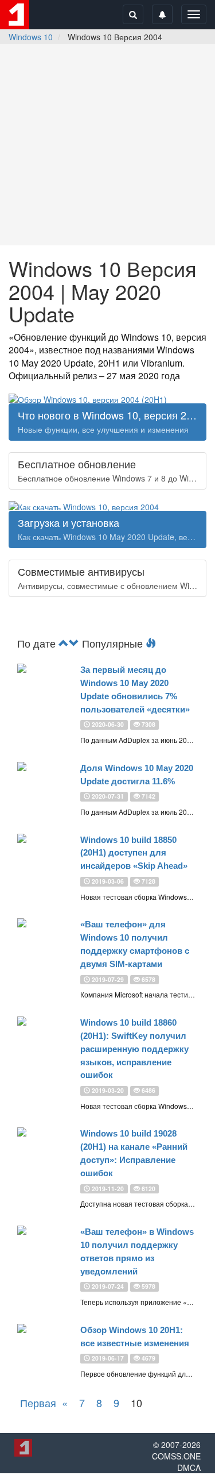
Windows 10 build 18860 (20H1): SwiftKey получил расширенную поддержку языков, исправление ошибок (134, 1049)
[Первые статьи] (74, 642)
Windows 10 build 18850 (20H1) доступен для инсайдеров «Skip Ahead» (133, 853)
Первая (38, 1402)
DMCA (189, 1467)
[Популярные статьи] (151, 642)
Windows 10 (31, 37)
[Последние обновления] (63, 642)
